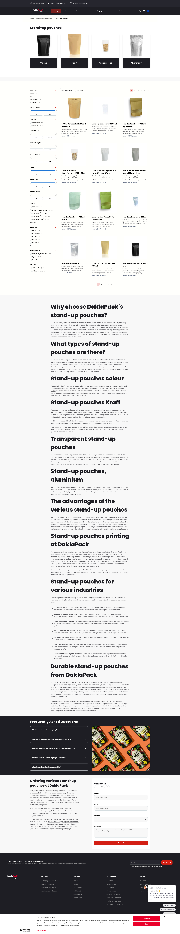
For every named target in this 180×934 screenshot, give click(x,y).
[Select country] (148, 11)
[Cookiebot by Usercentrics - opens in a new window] (25, 930)
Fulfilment (77, 891)
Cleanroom (78, 898)
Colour (43, 63)
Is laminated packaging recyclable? (46, 767)
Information (109, 11)
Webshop (55, 11)
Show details (41, 930)
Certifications (111, 884)
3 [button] (138, 90)
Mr (97, 787)
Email (96, 804)
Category (97, 815)
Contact (121, 11)
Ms (102, 787)
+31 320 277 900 (38, 3)
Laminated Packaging (45, 18)
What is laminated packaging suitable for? (49, 758)
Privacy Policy (157, 866)
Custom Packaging (95, 11)
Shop (32, 18)
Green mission (111, 891)
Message (97, 826)
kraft (94, 364)
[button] (43, 90)
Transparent (105, 63)
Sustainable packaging (48, 891)
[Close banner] (164, 916)
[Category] (121, 819)
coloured (110, 364)
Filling (76, 881)
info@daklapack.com (58, 3)
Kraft (74, 63)
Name (96, 793)
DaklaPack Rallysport (114, 901)
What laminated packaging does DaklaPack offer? (52, 739)
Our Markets (80, 11)
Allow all (147, 918)
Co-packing (78, 894)
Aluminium (136, 63)
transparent (78, 364)
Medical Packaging (47, 884)
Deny (146, 924)
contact (43, 824)
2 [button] (134, 90)
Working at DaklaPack (114, 904)
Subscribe (167, 862)
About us (109, 881)
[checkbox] (43, 93)
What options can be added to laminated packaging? (53, 748)
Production (78, 888)
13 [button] (145, 90)
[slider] (30, 110)
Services (67, 11)
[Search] (140, 11)
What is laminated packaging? (44, 730)
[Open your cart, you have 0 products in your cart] (144, 11)
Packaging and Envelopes (49, 881)
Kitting (76, 884)
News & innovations (113, 898)
